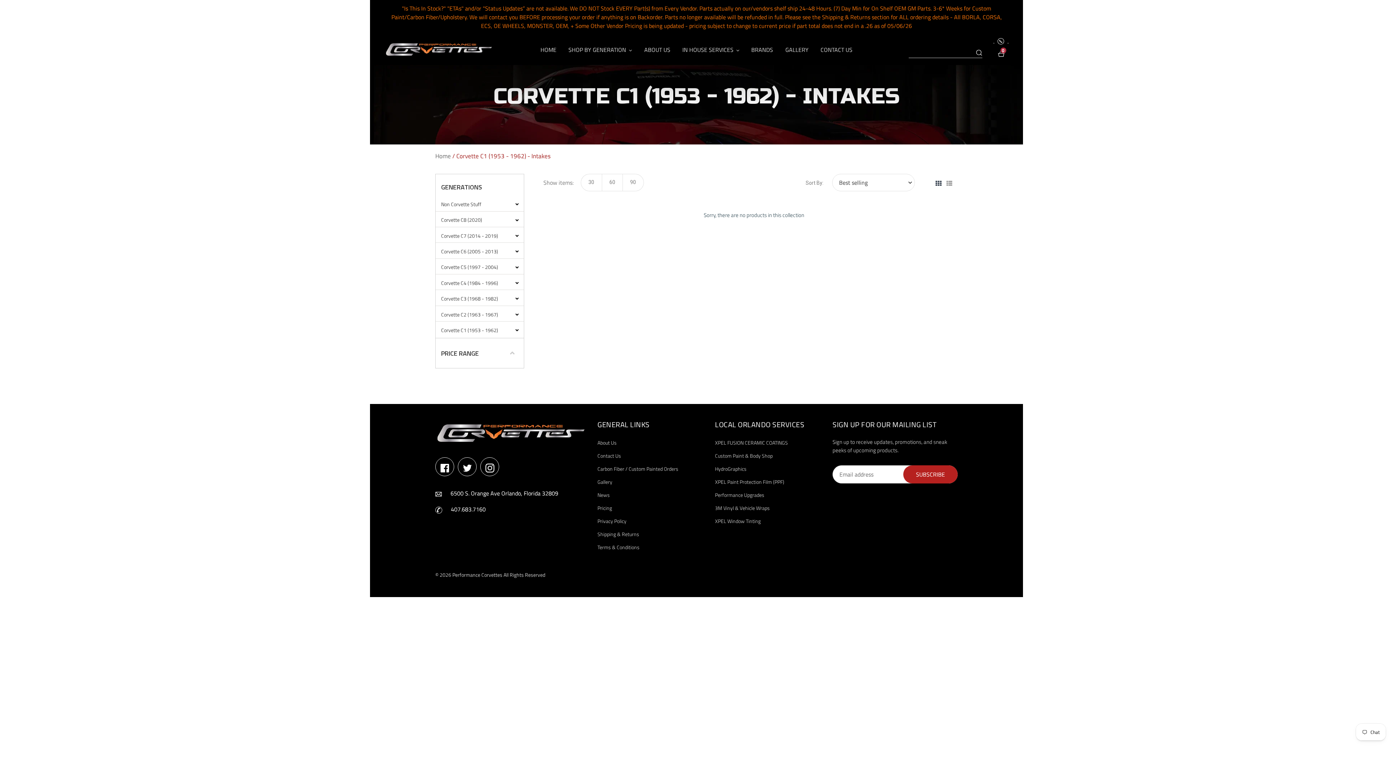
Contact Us (609, 456)
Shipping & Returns (618, 534)
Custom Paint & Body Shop (744, 456)
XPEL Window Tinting (738, 521)
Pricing (604, 508)
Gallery (604, 482)
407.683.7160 (468, 509)
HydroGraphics (731, 469)
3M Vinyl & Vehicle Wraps (742, 508)
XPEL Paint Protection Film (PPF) (749, 482)
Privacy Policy (611, 521)
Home (443, 156)
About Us (607, 442)
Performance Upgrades (739, 495)
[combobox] (945, 53)
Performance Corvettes (477, 575)
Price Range (460, 354)
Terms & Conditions (618, 547)
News (603, 495)
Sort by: (814, 183)
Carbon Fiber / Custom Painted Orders (637, 469)
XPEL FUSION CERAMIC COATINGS (751, 442)
